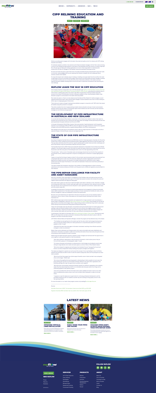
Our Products (70, 6)
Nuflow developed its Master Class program (84, 213)
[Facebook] (101, 367)
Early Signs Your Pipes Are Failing (77, 325)
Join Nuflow (81, 6)
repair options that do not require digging (79, 201)
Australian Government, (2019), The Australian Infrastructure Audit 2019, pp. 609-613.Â (71, 288)
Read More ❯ (47, 333)
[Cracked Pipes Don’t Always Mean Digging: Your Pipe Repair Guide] (101, 312)
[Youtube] (108, 367)
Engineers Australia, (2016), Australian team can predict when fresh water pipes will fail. (71, 290)
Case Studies (47, 322)
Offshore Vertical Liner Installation (52, 325)
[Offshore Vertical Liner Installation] (55, 312)
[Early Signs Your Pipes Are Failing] (78, 312)
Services (61, 6)
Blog (89, 6)
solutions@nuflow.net (91, 281)
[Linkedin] (97, 367)
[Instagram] (105, 367)
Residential (70, 322)
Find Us (95, 6)
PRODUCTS (84, 372)
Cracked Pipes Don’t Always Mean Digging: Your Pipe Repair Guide (100, 326)
